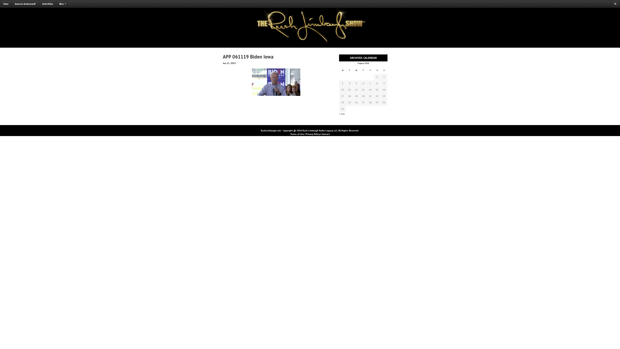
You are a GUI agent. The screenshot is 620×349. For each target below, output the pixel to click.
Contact (326, 134)
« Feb (342, 113)
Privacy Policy (313, 134)
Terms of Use (297, 134)
